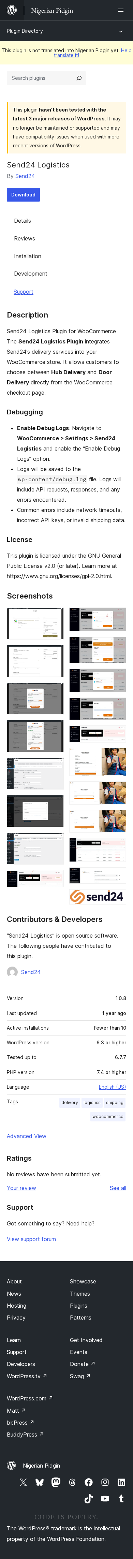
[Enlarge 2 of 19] (54, 654)
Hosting (16, 1305)
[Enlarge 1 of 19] (54, 616)
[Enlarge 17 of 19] (117, 847)
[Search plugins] (79, 78)
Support (23, 291)
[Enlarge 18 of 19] (117, 876)
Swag (80, 1376)
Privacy (16, 1317)
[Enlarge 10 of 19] (117, 646)
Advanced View (26, 1136)
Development (30, 273)
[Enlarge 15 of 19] (117, 790)
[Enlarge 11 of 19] (117, 677)
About (14, 1281)
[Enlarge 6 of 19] (54, 804)
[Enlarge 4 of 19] (54, 729)
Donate (82, 1364)
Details (22, 220)
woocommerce (107, 1116)
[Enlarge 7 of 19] (54, 841)
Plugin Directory (25, 31)
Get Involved (86, 1340)
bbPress (20, 1422)
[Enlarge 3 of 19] (54, 691)
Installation (27, 256)
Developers (21, 1364)
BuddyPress (25, 1434)
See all (118, 1188)
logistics (92, 1102)
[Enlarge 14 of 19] (117, 757)
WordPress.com (30, 1398)
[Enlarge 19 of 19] (117, 898)
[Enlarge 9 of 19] (117, 616)
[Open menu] (122, 10)
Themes (80, 1293)
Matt (16, 1410)
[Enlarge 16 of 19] (117, 819)
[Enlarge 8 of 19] (54, 879)
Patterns (80, 1317)
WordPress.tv (27, 1376)
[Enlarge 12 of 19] (117, 706)
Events (78, 1352)
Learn (14, 1340)
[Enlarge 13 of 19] (117, 734)
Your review (21, 1188)
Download (23, 194)
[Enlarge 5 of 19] (54, 766)
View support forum (31, 1239)
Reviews (24, 238)
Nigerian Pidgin (41, 1465)
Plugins (78, 1305)
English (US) (112, 1087)
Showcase (83, 1281)
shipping (114, 1102)
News (14, 1293)
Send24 (25, 176)
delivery (69, 1102)
